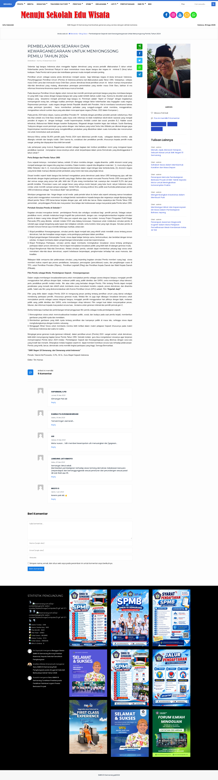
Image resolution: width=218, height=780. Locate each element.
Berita (30, 4)
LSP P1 (113, 4)
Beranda (8, 4)
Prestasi (77, 4)
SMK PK (141, 4)
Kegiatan (41, 4)
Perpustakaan (127, 4)
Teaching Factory (59, 4)
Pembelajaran (159, 124)
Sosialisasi (157, 129)
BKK (150, 4)
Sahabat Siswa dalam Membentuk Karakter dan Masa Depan (167, 166)
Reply (53, 402)
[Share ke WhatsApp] (139, 67)
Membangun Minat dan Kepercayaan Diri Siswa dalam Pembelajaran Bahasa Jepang (168, 210)
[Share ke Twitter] (139, 60)
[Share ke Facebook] (139, 53)
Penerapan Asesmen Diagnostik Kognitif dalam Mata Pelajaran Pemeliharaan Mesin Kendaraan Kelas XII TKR (168, 226)
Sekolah (172, 124)
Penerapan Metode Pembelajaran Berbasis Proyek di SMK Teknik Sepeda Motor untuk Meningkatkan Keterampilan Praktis (168, 181)
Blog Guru (83, 33)
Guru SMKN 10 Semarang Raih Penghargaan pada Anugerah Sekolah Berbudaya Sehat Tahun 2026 (49, 670)
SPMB (88, 4)
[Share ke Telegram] (139, 74)
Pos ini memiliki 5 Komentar (167, 118)
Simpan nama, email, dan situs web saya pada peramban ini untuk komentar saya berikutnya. (71, 563)
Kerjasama (101, 4)
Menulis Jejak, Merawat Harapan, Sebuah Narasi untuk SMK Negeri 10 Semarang (167, 152)
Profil (20, 4)
